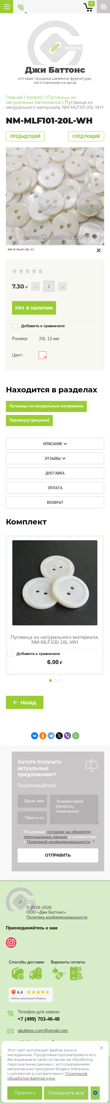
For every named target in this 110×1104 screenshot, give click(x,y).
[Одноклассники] (42, 735)
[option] (55, 200)
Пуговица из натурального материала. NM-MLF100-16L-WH (55, 639)
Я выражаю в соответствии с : (60, 836)
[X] (59, 735)
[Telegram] (51, 735)
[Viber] (67, 735)
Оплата (55, 487)
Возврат (55, 502)
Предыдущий (25, 136)
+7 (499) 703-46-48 (39, 1019)
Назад (28, 702)
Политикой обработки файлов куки (47, 1076)
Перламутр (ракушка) (29, 420)
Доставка (55, 473)
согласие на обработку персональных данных (57, 834)
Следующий (86, 136)
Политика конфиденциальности (56, 917)
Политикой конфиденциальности (58, 841)
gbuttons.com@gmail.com (43, 1030)
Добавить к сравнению (42, 326)
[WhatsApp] (75, 735)
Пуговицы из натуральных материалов (46, 406)
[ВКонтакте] (34, 735)
